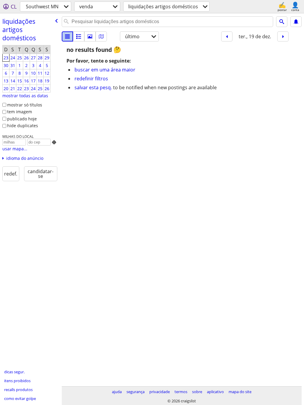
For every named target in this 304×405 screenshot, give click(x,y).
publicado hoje (22, 119)
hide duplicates (22, 125)
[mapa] (101, 36)
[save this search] (296, 21)
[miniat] (78, 36)
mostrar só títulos (24, 105)
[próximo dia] (283, 36)
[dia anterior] (226, 36)
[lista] (67, 36)
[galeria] (90, 36)
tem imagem (19, 111)
